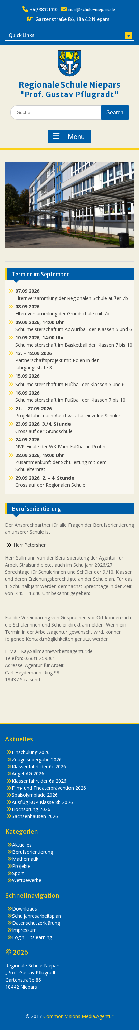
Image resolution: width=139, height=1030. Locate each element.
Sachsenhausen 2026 (35, 816)
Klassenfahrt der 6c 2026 (39, 766)
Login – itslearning (32, 937)
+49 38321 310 (44, 9)
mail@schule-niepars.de (91, 9)
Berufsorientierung (32, 852)
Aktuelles (22, 844)
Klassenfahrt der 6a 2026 (39, 780)
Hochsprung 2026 (31, 809)
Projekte (21, 866)
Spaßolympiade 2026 (35, 795)
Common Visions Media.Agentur (78, 1016)
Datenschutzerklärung (36, 923)
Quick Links (21, 35)
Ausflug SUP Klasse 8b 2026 (42, 802)
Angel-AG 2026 (28, 773)
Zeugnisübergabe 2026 (37, 759)
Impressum (24, 930)
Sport (18, 873)
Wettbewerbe (26, 880)
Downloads (24, 908)
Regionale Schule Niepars (69, 85)
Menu (76, 136)
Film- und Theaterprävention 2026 (49, 788)
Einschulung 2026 (31, 752)
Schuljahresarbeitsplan (36, 916)
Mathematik (25, 859)
